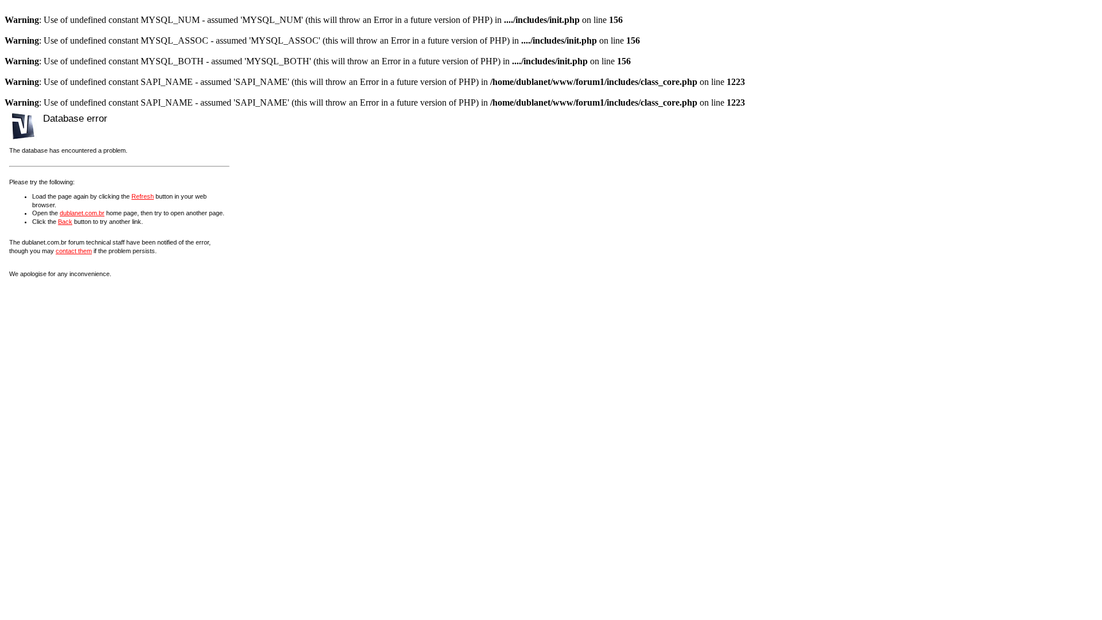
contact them (74, 250)
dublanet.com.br (82, 213)
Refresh (142, 196)
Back (65, 221)
